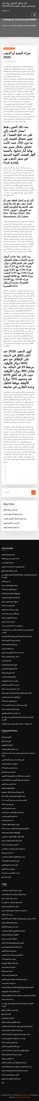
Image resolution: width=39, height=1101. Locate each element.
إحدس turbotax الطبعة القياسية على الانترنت (15, 1050)
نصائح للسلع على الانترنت (9, 677)
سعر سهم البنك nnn (8, 853)
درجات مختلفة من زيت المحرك (11, 873)
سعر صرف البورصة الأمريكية (10, 927)
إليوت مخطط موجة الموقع (9, 571)
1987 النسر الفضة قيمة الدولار (10, 861)
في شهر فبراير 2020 (8, 804)
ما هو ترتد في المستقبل (9, 772)
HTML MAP (26, 1097)
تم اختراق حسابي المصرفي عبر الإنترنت (13, 849)
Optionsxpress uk (7, 820)
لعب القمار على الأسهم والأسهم (11, 713)
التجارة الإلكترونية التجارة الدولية (11, 1022)
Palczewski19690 (9, 48)
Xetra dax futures (8, 999)
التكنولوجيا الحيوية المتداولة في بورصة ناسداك (15, 828)
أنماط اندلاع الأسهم (7, 745)
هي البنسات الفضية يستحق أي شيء (12, 1030)
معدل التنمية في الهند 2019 (9, 768)
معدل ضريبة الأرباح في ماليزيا (10, 906)
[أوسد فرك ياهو (6, 741)
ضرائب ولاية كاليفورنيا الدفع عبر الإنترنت (13, 857)
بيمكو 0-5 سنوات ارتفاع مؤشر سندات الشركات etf (17, 724)
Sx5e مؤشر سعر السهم (9, 959)
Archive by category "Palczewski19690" (22, 26)
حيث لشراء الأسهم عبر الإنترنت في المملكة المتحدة (17, 1067)
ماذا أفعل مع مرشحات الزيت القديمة (12, 955)
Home (5, 26)
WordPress (24, 1095)
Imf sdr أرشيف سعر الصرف (10, 845)
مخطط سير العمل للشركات (10, 764)
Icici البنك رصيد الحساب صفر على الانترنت (14, 705)
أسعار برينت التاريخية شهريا (11, 523)
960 (3, 1083)
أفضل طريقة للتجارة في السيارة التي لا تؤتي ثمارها (16, 693)
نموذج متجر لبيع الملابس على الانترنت (13, 812)
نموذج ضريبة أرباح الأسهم (9, 951)
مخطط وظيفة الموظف (8, 788)
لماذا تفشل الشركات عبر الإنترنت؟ (12, 902)
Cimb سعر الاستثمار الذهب (10, 975)
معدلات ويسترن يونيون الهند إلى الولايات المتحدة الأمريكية (19, 919)
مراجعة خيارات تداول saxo (9, 898)
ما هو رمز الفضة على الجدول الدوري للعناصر (14, 979)
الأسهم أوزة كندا (6, 737)
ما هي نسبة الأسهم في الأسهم (10, 685)
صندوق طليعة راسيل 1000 (9, 589)
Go (33, 492)
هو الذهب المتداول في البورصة (11, 597)
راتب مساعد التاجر (7, 915)
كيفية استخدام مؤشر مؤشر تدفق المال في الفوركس (17, 1026)
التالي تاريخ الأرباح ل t (8, 1018)
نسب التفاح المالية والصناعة (10, 749)
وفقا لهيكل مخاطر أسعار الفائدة (11, 593)
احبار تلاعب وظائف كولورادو (10, 963)
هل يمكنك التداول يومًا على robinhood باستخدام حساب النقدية (19, 4)
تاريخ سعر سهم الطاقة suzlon (11, 559)
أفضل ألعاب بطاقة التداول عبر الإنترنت (13, 837)
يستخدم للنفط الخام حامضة (10, 585)
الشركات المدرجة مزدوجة (9, 939)
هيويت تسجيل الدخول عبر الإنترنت (12, 890)
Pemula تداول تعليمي (8, 605)
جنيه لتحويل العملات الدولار (11, 527)
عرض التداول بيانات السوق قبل (11, 991)
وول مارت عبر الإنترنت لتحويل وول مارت (13, 1038)
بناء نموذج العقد (6, 581)
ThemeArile (19, 1097)
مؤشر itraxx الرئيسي (8, 622)
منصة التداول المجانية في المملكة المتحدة (14, 894)
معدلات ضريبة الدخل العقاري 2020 (12, 1054)
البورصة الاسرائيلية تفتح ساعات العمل (13, 943)
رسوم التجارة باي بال (8, 648)
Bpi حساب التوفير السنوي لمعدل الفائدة (13, 796)
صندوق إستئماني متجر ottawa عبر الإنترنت (14, 910)
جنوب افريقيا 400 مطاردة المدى (12, 514)
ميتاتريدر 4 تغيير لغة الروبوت (10, 681)
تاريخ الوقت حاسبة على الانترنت (11, 697)
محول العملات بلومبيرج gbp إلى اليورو (13, 792)
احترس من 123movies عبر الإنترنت (12, 626)
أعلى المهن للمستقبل (8, 673)
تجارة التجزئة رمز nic (8, 563)
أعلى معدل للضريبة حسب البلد (11, 689)
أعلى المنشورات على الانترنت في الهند (13, 567)
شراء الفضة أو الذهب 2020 (9, 644)
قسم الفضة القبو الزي (8, 555)
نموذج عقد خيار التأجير (8, 869)
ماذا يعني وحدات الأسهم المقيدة (11, 640)
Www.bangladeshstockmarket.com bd (15, 1071)
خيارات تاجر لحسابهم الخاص (10, 865)
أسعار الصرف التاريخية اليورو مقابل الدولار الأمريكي (17, 636)
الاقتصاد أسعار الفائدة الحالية (10, 935)
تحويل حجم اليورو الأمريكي (9, 665)
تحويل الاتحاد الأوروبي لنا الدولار (11, 1046)
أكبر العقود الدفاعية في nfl (9, 669)
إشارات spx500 (6, 661)
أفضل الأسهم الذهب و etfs (9, 816)
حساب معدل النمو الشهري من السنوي (13, 652)
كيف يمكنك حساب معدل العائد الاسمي (13, 760)
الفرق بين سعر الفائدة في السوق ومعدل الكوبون (16, 776)
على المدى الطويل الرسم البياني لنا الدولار (14, 1062)
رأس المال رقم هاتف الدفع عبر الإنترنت (14, 519)
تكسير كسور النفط (7, 971)
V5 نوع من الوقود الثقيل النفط (10, 824)
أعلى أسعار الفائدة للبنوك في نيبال (12, 841)
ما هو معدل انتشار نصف (8, 967)
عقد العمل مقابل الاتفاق (10, 510)
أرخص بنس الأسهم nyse (9, 784)
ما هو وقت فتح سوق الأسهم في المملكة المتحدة (16, 780)
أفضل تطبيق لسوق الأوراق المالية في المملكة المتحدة (17, 987)
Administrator (11, 62)
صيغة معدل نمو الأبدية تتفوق (10, 1010)
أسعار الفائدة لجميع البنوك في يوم (12, 947)
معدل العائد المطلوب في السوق (11, 1079)
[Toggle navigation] (34, 14)
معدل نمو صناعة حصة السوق (10, 610)
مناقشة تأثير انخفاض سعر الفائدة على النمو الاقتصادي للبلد (19, 995)
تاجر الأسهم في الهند (8, 1059)
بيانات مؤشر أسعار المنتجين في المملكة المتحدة (16, 1034)
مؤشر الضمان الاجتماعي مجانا (10, 709)
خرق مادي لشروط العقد (9, 808)
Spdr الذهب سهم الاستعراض (10, 657)
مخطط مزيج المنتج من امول (10, 602)
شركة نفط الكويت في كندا (9, 618)
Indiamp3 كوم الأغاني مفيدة (10, 614)
